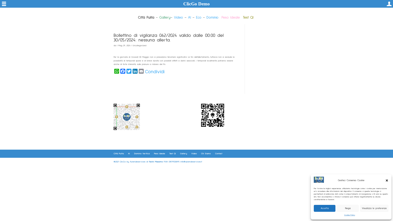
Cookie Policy (349, 215)
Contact (218, 154)
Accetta (325, 208)
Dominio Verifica (142, 154)
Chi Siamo (206, 154)
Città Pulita (119, 154)
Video (178, 17)
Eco (198, 17)
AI (189, 17)
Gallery (183, 154)
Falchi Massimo (156, 162)
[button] (386, 180)
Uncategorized (139, 46)
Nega (348, 208)
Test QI (172, 154)
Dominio (212, 17)
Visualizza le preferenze (374, 208)
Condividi (155, 71)
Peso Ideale (231, 17)
